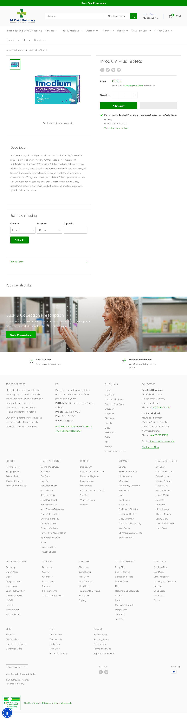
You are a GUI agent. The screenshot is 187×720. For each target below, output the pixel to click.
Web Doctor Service (115, 451)
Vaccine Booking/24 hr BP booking (24, 30)
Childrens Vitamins (128, 509)
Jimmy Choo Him (14, 595)
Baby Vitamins (126, 518)
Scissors (158, 585)
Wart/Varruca (87, 499)
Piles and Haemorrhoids (92, 490)
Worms (84, 504)
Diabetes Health (48, 523)
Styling (82, 600)
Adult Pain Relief (48, 504)
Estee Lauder (163, 476)
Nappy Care (121, 609)
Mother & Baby (162, 30)
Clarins (45, 571)
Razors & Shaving (58, 653)
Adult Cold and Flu (49, 513)
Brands (37, 39)
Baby (107, 427)
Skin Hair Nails (126, 537)
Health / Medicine (70, 30)
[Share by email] (119, 70)
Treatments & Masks (89, 590)
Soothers (120, 614)
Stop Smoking (47, 495)
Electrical (10, 634)
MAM (118, 600)
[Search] (133, 16)
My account (149, 17)
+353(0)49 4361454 (160, 407)
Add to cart (118, 105)
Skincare (109, 418)
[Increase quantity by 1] (134, 95)
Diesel (9, 576)
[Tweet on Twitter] (113, 70)
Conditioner (85, 571)
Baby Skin (120, 567)
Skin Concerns (49, 590)
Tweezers (159, 595)
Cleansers (47, 576)
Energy (122, 466)
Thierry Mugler (163, 513)
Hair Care (55, 648)
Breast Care (121, 581)
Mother (119, 595)
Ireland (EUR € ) (14, 667)
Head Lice (84, 585)
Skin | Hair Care (139, 30)
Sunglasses (159, 590)
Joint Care (124, 499)
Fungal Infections (49, 528)
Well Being (124, 528)
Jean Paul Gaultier (165, 523)
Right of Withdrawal (16, 485)
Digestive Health (127, 513)
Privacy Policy (13, 476)
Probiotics (124, 490)
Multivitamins (125, 476)
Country (14, 223)
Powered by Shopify (15, 683)
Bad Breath (86, 466)
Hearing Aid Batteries (165, 581)
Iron (121, 495)
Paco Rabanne (163, 490)
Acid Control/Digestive (52, 509)
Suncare (46, 585)
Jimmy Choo (162, 495)
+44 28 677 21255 (159, 435)
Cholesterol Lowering (130, 523)
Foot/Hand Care (48, 485)
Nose (43, 542)
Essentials (11, 39)
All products (19, 50)
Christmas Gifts (14, 648)
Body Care (55, 643)
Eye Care (45, 476)
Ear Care (45, 471)
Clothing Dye (160, 567)
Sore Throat (46, 490)
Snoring (84, 495)
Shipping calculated (133, 85)
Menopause (86, 485)
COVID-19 (110, 394)
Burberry (160, 466)
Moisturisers (48, 581)
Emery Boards (161, 576)
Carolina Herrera (164, 471)
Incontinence (87, 480)
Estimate (19, 240)
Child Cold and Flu (49, 518)
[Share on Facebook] (102, 70)
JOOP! (9, 600)
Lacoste (160, 499)
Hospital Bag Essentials (127, 590)
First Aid (44, 480)
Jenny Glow (162, 518)
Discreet (90, 30)
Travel (157, 600)
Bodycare (47, 567)
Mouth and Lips (48, 546)
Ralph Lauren (13, 609)
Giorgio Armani (164, 480)
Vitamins (106, 30)
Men (25, 39)
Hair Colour (85, 595)
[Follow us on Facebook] (101, 672)
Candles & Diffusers (16, 643)
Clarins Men (56, 634)
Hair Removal (86, 581)
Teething (119, 619)
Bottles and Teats (124, 576)
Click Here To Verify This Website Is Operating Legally (47, 703)
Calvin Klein (12, 571)
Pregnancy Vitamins (129, 485)
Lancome (161, 504)
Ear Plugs (159, 571)
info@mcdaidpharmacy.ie (161, 441)
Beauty (121, 30)
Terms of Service (14, 480)
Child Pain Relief (48, 499)
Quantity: (105, 94)
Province (42, 223)
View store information (116, 127)
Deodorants (56, 639)
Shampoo (84, 567)
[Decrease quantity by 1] (115, 95)
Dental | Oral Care (114, 404)
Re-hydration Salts (50, 537)
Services (49, 30)
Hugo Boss (161, 528)
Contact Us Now (150, 447)
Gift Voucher (12, 639)
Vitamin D (124, 504)
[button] (158, 105)
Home (8, 50)
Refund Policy (17, 261)
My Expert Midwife (124, 604)
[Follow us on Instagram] (106, 672)
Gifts (107, 437)
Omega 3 (124, 480)
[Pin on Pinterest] (108, 70)
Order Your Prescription (93, 3)
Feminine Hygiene (89, 476)
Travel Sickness (48, 551)
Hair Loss (84, 576)
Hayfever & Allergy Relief (53, 532)
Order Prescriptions (20, 334)
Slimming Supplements (130, 532)
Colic (117, 585)
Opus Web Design (28, 674)
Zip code (68, 223)
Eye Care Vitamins (128, 471)
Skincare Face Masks (53, 595)
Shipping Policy (13, 471)
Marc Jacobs (162, 509)
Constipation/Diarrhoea (92, 471)
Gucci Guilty (162, 485)
